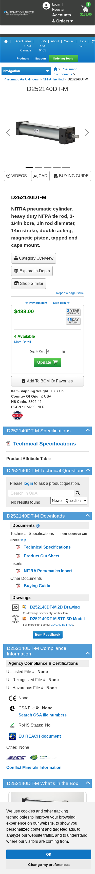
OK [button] (48, 854)
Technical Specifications (43, 443)
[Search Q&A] (77, 492)
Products (23, 58)
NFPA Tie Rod (53, 79)
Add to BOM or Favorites (49, 381)
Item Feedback (47, 634)
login (28, 483)
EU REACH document (39, 736)
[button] (7, 132)
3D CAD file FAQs (62, 624)
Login (56, 4)
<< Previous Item (36, 302)
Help (22, 540)
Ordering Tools (63, 58)
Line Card (83, 44)
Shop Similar (31, 283)
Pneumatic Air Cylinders (21, 79)
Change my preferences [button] (49, 864)
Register (58, 9)
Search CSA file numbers (42, 715)
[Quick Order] (93, 46)
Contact (69, 41)
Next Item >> (61, 302)
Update (44, 362)
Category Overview (35, 258)
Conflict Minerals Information (34, 767)
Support (41, 58)
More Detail (22, 342)
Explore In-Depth (34, 271)
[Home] (6, 46)
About (55, 41)
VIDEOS (18, 176)
